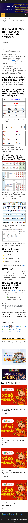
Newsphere (21, 519)
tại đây (23, 265)
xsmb (4, 308)
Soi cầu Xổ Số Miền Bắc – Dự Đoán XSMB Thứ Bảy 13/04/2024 (20, 314)
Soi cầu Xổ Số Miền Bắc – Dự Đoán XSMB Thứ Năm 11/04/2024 (7, 314)
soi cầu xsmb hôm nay (17, 306)
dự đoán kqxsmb (17, 303)
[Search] (26, 14)
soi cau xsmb (8, 306)
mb (3, 306)
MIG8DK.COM (16, 290)
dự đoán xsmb (15, 305)
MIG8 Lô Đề (14, 6)
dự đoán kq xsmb (9, 303)
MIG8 (13, 60)
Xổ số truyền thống (6, 26)
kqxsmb (21, 305)
